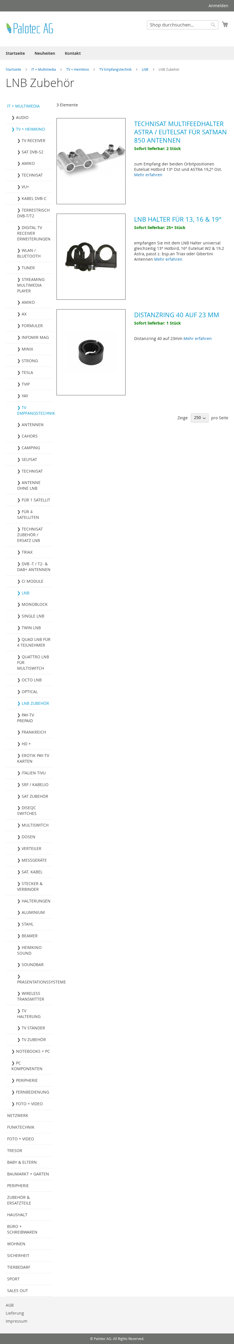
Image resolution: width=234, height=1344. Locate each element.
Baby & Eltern (22, 1162)
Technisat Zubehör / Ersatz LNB (30, 534)
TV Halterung (29, 1013)
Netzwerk (17, 1115)
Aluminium (33, 912)
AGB (10, 1305)
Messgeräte (34, 860)
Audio (22, 117)
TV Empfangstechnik (115, 69)
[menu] (117, 53)
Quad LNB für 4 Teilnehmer (34, 642)
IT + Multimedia (44, 69)
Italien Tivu (34, 773)
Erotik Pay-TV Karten (33, 758)
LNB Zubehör (35, 703)
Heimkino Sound (29, 950)
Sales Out (17, 1290)
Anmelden (218, 5)
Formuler (32, 325)
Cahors (30, 436)
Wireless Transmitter (30, 996)
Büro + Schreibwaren (22, 1229)
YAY (25, 395)
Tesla (27, 372)
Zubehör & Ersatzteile (19, 1200)
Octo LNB (32, 680)
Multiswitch (35, 825)
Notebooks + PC (33, 1051)
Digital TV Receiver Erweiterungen (34, 233)
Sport (13, 1279)
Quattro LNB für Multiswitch (33, 662)
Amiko (28, 163)
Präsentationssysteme (34, 982)
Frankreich (34, 732)
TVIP (26, 384)
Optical (30, 691)
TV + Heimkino (78, 69)
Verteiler (31, 848)
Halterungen (36, 901)
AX (24, 314)
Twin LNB (31, 627)
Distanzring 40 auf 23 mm (176, 315)
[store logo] (30, 28)
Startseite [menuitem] (15, 53)
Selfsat (29, 459)
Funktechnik (21, 1127)
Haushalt (17, 1214)
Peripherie (27, 1080)
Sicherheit (18, 1255)
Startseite (14, 69)
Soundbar (33, 964)
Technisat (32, 175)
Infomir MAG (35, 337)
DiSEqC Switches (27, 810)
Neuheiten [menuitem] (45, 53)
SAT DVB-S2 (32, 152)
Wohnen (16, 1243)
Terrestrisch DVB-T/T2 (33, 212)
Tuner (28, 267)
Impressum (16, 1321)
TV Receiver (33, 140)
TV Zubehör (34, 1039)
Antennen (33, 424)
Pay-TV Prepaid (25, 717)
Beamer (30, 935)
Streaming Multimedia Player (31, 285)
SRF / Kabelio (35, 784)
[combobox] (182, 24)
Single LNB (33, 616)
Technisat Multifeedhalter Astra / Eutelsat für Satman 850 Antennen (180, 132)
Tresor (14, 1150)
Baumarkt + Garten (28, 1174)
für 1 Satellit (36, 500)
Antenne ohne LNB (29, 485)
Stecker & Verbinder (30, 886)
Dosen (28, 836)
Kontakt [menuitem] (73, 53)
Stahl (27, 924)
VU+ (25, 186)
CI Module (32, 581)
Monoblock (35, 604)
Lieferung (15, 1313)
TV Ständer (33, 1028)
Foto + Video (29, 1103)
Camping (31, 447)
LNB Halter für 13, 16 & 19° (177, 219)
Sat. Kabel (32, 872)
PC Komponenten (27, 1065)
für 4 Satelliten (28, 514)
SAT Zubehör (35, 796)
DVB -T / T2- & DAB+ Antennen (34, 566)
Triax (27, 552)
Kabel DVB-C (34, 198)
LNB (145, 69)
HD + (26, 743)
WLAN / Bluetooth (29, 253)
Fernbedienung (32, 1092)
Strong (30, 360)
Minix (27, 349)
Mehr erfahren (148, 174)
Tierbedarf (18, 1267)
